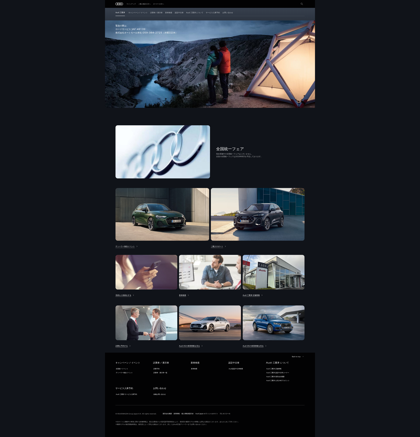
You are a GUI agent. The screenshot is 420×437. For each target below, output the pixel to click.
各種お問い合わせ (159, 394)
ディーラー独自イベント (124, 373)
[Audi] (119, 4)
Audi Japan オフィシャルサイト (206, 413)
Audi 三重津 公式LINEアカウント (278, 380)
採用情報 (177, 413)
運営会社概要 (167, 413)
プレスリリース (225, 413)
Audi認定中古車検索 (236, 369)
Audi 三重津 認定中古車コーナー (277, 373)
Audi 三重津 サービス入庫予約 (126, 394)
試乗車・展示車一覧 (160, 373)
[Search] (301, 4)
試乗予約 (156, 369)
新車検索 (194, 369)
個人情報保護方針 (187, 413)
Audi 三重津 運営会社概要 (275, 376)
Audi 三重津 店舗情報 (273, 369)
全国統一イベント (122, 369)
